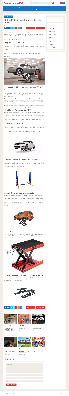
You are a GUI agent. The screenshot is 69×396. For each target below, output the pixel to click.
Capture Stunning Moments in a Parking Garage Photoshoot (37, 327)
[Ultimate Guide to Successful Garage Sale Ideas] (38, 342)
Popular (51, 18)
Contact (65, 393)
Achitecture (51, 27)
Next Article (39, 307)
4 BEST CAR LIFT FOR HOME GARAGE (16, 39)
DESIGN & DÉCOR (25, 7)
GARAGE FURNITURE (53, 35)
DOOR (45, 7)
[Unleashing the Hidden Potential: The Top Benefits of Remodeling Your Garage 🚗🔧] (24, 342)
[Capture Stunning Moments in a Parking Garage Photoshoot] (38, 319)
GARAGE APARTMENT (11, 7)
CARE (53, 7)
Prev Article (31, 307)
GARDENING (59, 9)
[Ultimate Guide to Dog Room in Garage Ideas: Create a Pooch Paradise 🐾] (10, 342)
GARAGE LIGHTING (53, 37)
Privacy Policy (60, 393)
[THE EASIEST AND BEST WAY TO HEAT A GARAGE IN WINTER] (24, 319)
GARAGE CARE (52, 31)
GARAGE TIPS (9, 16)
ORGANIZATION (48, 9)
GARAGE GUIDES (14, 3)
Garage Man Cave (52, 38)
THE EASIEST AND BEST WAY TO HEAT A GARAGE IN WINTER (24, 327)
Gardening (51, 44)
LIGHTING (30, 9)
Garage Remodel (52, 40)
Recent (59, 18)
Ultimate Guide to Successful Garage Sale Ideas (37, 350)
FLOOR (22, 9)
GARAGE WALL (52, 43)
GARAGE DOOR (52, 32)
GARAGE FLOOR (52, 34)
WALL (38, 9)
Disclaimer (55, 393)
